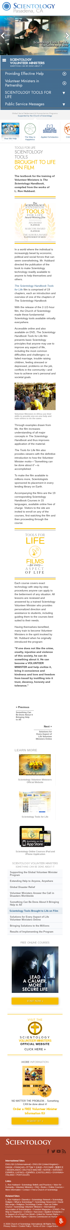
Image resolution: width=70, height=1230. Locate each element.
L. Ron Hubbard (12, 1185)
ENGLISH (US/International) (18, 1164)
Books (44, 1187)
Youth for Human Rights (16, 1217)
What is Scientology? (23, 1202)
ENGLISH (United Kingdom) (45, 1164)
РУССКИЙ (48, 1167)
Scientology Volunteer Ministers (28, 1207)
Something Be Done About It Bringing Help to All (34, 903)
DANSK (8, 1167)
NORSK (47, 1170)
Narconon (38, 1212)
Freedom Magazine (42, 1209)
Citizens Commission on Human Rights (46, 1217)
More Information (13, 1190)
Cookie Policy (25, 1226)
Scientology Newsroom (45, 1202)
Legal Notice (52, 1226)
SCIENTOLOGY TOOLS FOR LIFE (28, 95)
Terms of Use (39, 1226)
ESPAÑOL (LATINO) (14, 1172)
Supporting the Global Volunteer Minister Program (33, 873)
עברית (29, 1167)
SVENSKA (57, 1170)
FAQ (37, 1187)
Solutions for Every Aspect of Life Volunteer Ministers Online (29, 918)
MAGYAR (37, 1170)
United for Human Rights (47, 1214)
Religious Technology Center (29, 1204)
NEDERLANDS (14, 1170)
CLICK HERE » (35, 1049)
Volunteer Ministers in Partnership (22, 83)
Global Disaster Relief (22, 887)
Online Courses (56, 1187)
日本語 (39, 1167)
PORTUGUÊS (22, 1175)
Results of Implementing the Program (31, 931)
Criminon (28, 1212)
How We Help (10, 138)
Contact (26, 1190)
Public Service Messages (24, 104)
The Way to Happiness (30, 138)
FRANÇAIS (19, 1167)
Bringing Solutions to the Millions (29, 925)
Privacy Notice (10, 1226)
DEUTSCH (27, 1170)
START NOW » (35, 1001)
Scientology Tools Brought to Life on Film (34, 911)
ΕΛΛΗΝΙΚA (58, 1172)
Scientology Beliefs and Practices (37, 1185)
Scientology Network (41, 1199)
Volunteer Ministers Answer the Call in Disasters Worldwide (32, 894)
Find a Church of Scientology (45, 1190)
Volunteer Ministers (24, 1187)
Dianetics (26, 1199)
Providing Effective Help (24, 73)
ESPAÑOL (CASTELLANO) (38, 1172)
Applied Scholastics (49, 137)
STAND (55, 1209)
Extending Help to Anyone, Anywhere (31, 881)
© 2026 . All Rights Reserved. (33, 1224)
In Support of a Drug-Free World (20, 1214)
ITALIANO (10, 1175)
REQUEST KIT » (35, 1121)
